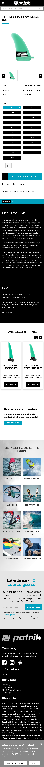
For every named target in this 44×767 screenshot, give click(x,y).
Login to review (13, 422)
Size (4, 103)
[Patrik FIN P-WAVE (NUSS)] (11, 75)
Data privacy (7, 687)
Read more (11, 385)
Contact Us (7, 674)
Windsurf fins (22, 332)
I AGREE (34, 763)
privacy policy (10, 615)
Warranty (6, 684)
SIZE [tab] (13, 201)
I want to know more (14, 184)
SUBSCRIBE (34, 607)
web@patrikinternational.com (22, 656)
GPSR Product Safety (11, 690)
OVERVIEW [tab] (6, 201)
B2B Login (6, 693)
